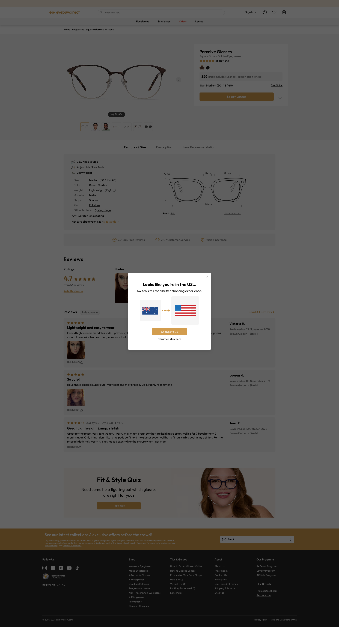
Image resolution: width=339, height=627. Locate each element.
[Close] (207, 277)
